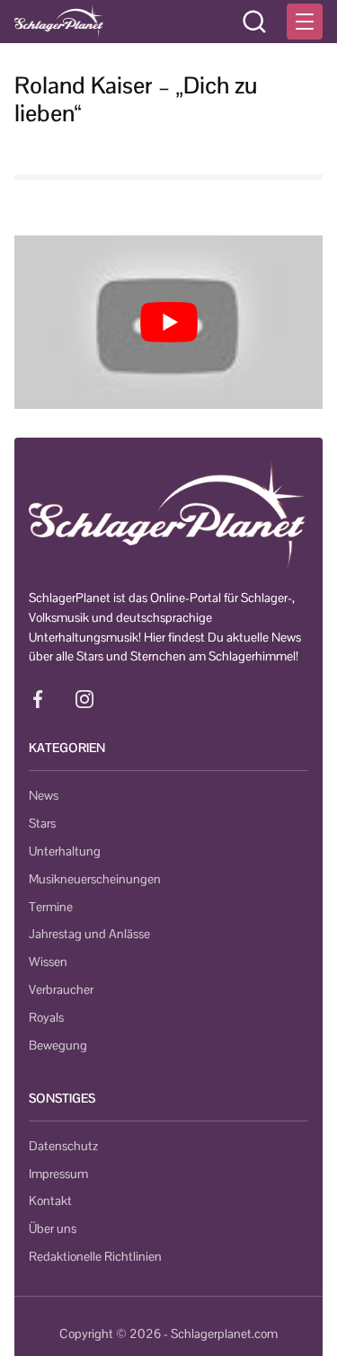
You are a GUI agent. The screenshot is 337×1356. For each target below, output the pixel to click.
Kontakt (50, 1200)
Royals (46, 1017)
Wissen (48, 961)
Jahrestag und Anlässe (89, 934)
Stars (42, 823)
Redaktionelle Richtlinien (95, 1256)
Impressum (58, 1173)
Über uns (52, 1228)
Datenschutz (63, 1146)
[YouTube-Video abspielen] (168, 322)
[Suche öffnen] (254, 22)
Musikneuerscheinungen (95, 879)
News (43, 795)
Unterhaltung (65, 851)
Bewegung (58, 1045)
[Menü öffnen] (305, 22)
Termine (51, 907)
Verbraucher (61, 989)
